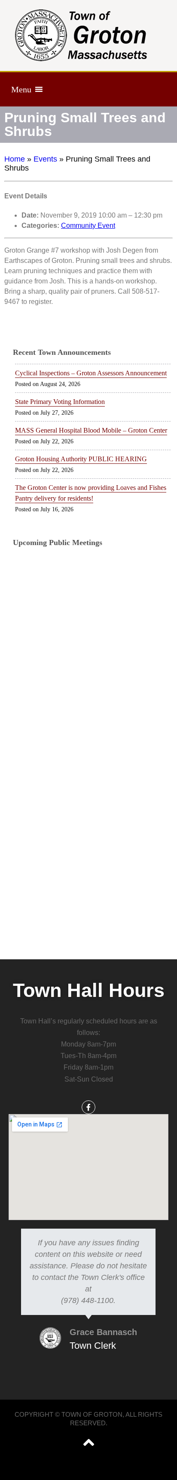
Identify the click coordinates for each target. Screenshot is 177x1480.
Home (14, 159)
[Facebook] (88, 1107)
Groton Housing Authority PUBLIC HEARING (81, 459)
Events (45, 159)
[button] (21, 89)
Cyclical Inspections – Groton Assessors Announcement (91, 373)
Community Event (88, 225)
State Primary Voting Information (60, 401)
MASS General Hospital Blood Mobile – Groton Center (91, 430)
